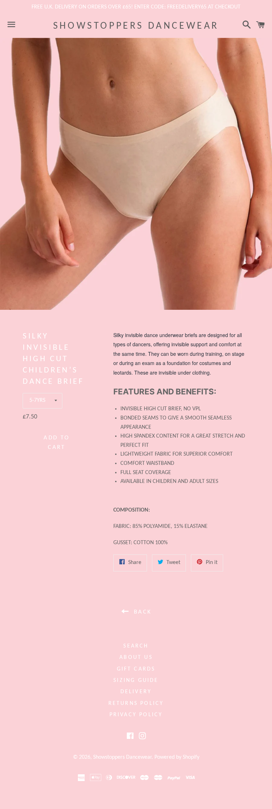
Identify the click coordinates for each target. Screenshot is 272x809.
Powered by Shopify (176, 757)
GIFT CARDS (136, 669)
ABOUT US (136, 657)
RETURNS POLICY (136, 703)
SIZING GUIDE (135, 680)
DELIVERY (136, 692)
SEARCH (135, 646)
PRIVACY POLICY (136, 715)
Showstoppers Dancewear (136, 26)
